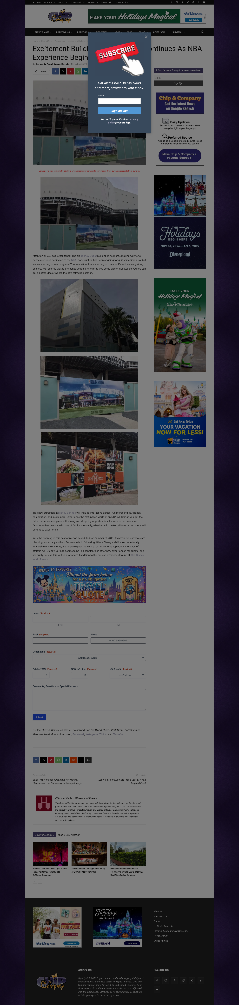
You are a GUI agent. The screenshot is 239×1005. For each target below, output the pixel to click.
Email (101, 95)
